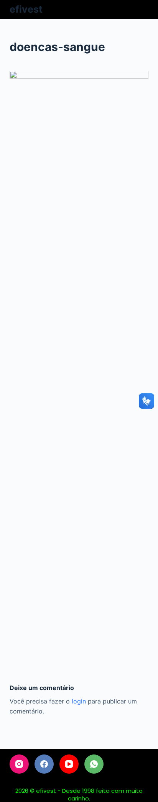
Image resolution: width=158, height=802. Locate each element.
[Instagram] (19, 764)
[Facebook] (44, 764)
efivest (26, 9)
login (79, 701)
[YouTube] (69, 764)
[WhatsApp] (94, 764)
